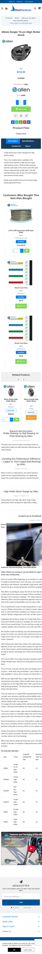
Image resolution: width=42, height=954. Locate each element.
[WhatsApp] (17, 122)
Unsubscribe (27, 907)
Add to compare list (21, 115)
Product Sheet (21, 133)
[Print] (21, 122)
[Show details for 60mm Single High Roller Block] (10, 391)
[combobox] (16, 251)
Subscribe (16, 907)
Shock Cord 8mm (21, 343)
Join (21, 902)
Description (13, 141)
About (27, 146)
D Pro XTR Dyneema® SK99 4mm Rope (21, 231)
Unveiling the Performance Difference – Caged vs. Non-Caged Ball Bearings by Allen (21, 461)
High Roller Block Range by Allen (21, 491)
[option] (11, 404)
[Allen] (21, 91)
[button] (21, 251)
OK (14, 950)
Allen (26, 84)
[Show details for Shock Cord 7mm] (21, 272)
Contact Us (16, 146)
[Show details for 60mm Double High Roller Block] (31, 391)
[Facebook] (13, 122)
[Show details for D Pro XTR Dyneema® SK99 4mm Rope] (21, 215)
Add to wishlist (15, 115)
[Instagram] (24, 122)
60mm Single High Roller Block (11, 400)
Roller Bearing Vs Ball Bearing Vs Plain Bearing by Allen (21, 434)
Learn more (28, 950)
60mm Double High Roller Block (31, 400)
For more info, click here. (10, 751)
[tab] (13, 141)
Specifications (28, 141)
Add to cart (22, 109)
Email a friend (26, 115)
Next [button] (24, 379)
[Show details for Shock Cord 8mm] (21, 328)
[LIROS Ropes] (12, 205)
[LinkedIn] (28, 122)
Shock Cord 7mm (21, 288)
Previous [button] (18, 379)
